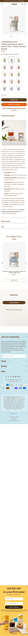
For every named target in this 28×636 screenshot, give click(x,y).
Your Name (7, 596)
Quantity (4, 95)
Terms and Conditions (14, 417)
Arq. (17, 413)
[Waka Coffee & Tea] (14, 4)
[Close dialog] (27, 586)
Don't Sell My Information (14, 420)
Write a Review (14, 302)
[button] (14, 607)
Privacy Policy (14, 418)
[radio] (4, 60)
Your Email (7, 601)
